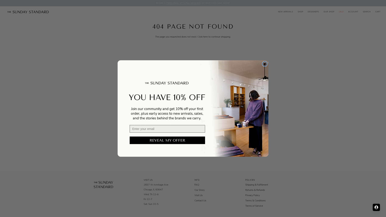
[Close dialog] (264, 63)
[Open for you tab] (376, 207)
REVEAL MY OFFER (167, 140)
